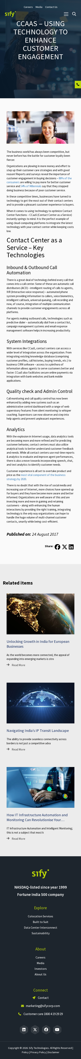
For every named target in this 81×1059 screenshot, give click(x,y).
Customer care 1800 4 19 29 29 (43, 1014)
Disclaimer (53, 1052)
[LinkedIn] (24, 1029)
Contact (43, 998)
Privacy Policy (38, 1052)
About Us (40, 974)
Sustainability (41, 933)
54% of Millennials (31, 186)
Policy (25, 1052)
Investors (40, 968)
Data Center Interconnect (40, 927)
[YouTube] (57, 1029)
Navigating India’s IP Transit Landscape (38, 730)
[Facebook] (46, 1029)
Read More (18, 665)
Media (40, 963)
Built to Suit (40, 922)
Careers (40, 957)
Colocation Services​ (40, 916)
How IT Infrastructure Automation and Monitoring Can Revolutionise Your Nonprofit (37, 819)
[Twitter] (35, 1029)
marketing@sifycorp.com (43, 1006)
